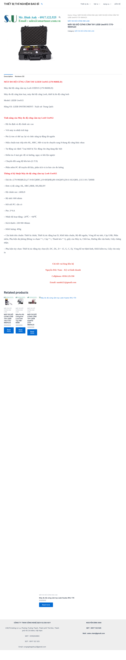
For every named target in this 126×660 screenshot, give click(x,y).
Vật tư (96, 4)
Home (70, 15)
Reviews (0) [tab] (19, 76)
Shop (75, 15)
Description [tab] (8, 76)
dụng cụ (106, 4)
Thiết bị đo (85, 4)
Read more (9, 330)
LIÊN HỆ (117, 4)
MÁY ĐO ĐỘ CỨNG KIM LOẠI (88, 15)
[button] (59, 17)
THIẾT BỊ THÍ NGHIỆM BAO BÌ (21, 3)
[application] (90, 4)
